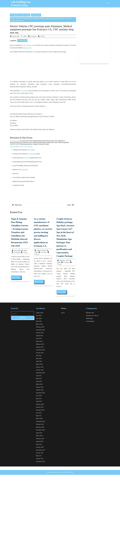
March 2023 (39, 384)
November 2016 (40, 461)
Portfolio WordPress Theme (55, 472)
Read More (16, 278)
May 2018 (39, 444)
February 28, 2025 (41, 250)
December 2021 (40, 410)
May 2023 (39, 378)
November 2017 (40, 450)
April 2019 (39, 433)
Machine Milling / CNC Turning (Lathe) (21, 146)
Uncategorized (36, 15)
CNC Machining (14, 140)
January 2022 (39, 407)
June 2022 (39, 395)
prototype (46, 81)
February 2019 (40, 438)
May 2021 (39, 415)
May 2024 (39, 358)
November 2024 (40, 350)
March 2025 (39, 341)
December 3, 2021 (64, 260)
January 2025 (39, 347)
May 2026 (39, 321)
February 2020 (40, 427)
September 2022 (40, 393)
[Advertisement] (43, 66)
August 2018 (39, 441)
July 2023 (38, 375)
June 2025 (39, 338)
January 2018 (39, 447)
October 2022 (40, 390)
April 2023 (39, 381)
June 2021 (39, 412)
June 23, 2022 (15, 36)
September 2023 (40, 372)
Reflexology (89, 318)
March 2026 (39, 324)
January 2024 (39, 367)
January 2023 (39, 387)
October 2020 (40, 424)
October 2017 (40, 453)
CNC (24, 90)
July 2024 (38, 355)
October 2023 (40, 370)
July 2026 (38, 315)
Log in (63, 312)
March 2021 (39, 418)
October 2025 (40, 332)
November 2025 (40, 330)
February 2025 (40, 344)
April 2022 (39, 401)
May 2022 (39, 398)
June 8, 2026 (17, 250)
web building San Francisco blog (20, 15)
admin (24, 36)
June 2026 (39, 318)
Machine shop (90, 312)
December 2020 (40, 421)
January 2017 (39, 458)
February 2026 (40, 327)
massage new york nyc (92, 315)
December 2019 (40, 430)
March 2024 (39, 364)
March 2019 (39, 435)
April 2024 (39, 361)
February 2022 (40, 404)
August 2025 (39, 335)
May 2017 (39, 455)
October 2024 (40, 352)
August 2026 (39, 312)
